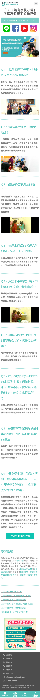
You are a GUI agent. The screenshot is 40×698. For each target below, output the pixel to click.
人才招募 (35, 696)
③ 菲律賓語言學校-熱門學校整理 (13, 600)
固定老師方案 (26, 569)
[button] (36, 3)
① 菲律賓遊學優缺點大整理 (11, 592)
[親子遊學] (5, 693)
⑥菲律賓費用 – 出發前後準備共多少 (15, 612)
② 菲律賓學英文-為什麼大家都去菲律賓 (16, 596)
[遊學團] (15, 693)
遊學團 (15, 696)
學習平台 (20, 561)
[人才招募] (35, 693)
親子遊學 (5, 696)
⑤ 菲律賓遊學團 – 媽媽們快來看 (13, 608)
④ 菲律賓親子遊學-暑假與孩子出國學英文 (17, 604)
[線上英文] (25, 693)
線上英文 (25, 696)
